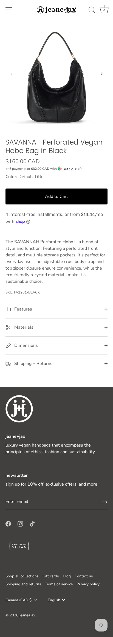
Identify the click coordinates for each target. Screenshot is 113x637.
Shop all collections (22, 576)
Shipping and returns (23, 584)
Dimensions (25, 345)
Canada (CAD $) (19, 600)
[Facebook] (8, 523)
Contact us (84, 576)
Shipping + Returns (32, 364)
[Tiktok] (32, 523)
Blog (67, 576)
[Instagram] (20, 523)
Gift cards (51, 576)
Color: (11, 176)
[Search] (92, 11)
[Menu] (9, 10)
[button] (11, 74)
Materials (23, 327)
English (54, 600)
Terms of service (59, 584)
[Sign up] (105, 502)
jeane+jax (27, 615)
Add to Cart (56, 196)
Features (22, 309)
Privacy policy (88, 584)
